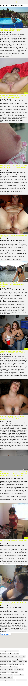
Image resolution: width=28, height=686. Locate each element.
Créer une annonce (22, 1)
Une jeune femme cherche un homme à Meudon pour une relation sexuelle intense (13, 284)
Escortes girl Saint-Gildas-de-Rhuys (9, 672)
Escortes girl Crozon (19, 669)
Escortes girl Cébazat (20, 656)
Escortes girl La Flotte (5, 661)
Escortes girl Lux (4, 651)
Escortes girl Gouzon (21, 680)
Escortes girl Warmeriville (6, 674)
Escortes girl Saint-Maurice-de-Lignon (9, 653)
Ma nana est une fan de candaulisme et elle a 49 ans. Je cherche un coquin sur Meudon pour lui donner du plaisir (13, 473)
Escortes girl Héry (14, 651)
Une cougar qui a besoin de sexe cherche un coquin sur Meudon (11, 30)
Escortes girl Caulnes (18, 659)
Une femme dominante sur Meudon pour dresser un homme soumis (14, 541)
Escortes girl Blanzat (19, 674)
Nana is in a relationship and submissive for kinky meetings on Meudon (13, 96)
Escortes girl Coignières (6, 677)
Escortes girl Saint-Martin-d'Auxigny (9, 666)
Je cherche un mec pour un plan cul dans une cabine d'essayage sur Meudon (12, 417)
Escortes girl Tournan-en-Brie (19, 661)
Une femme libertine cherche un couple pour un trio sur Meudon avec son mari (13, 603)
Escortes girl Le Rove (18, 664)
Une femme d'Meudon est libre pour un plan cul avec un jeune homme (13, 236)
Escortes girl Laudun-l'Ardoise (7, 680)
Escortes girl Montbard (5, 659)
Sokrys (2, 2)
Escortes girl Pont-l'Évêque (7, 656)
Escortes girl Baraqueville (6, 669)
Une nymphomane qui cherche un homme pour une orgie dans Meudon (12, 352)
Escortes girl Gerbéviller (6, 664)
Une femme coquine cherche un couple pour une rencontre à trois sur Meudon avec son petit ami (13, 167)
